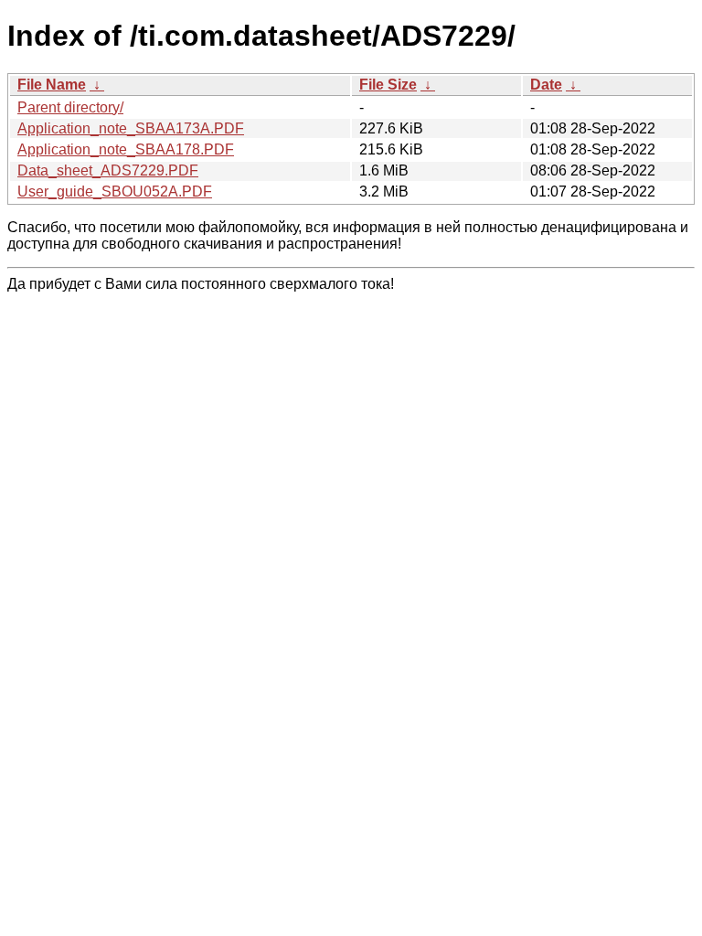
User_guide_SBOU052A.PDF (114, 191)
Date (546, 84)
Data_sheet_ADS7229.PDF (107, 170)
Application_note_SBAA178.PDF (125, 149)
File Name (51, 84)
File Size (388, 84)
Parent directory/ (70, 107)
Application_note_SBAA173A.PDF (130, 128)
